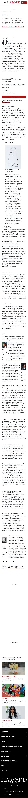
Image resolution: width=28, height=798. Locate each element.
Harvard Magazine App (9, 761)
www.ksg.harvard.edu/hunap (15, 359)
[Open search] (5, 2)
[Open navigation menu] (2, 2)
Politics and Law (7, 720)
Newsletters (6, 751)
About (3, 741)
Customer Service (8, 736)
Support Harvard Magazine (11, 746)
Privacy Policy (7, 788)
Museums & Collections (9, 676)
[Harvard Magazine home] (13, 2)
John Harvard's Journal (14, 568)
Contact (4, 732)
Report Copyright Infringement (11, 794)
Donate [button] (24, 2)
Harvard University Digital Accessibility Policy (14, 791)
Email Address (5, 90)
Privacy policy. (6, 102)
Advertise (5, 756)
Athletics (5, 698)
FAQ (2, 766)
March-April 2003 (14, 26)
